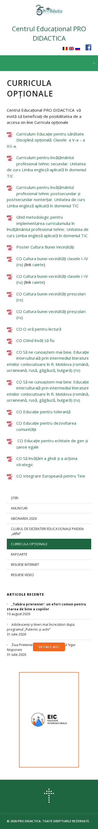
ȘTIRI (14, 498)
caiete (38, 264)
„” (46, 606)
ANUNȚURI (19, 508)
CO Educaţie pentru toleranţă (43, 411)
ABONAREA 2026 (24, 518)
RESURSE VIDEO (22, 575)
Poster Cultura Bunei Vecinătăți (45, 247)
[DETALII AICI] (49, 719)
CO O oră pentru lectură (38, 329)
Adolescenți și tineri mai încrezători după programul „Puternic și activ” (41, 627)
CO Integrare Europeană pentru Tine (50, 476)
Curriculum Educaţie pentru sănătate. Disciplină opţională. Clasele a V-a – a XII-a (46, 140)
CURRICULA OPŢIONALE (29, 544)
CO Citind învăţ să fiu (35, 340)
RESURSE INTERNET (25, 564)
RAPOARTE (19, 554)
